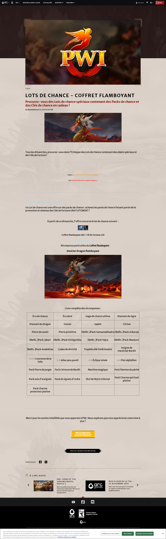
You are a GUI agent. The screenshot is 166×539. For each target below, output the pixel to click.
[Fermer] (163, 533)
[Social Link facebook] (83, 502)
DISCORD (69, 3)
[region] (83, 534)
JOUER (160, 2)
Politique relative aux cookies (67, 537)
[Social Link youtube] (73, 502)
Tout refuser (128, 533)
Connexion (141, 2)
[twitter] (46, 462)
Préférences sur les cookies (110, 533)
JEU (17, 3)
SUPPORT (58, 3)
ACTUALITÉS (47, 3)
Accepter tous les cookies (145, 533)
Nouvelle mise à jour (31, 3)
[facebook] (40, 462)
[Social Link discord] (92, 502)
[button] (6, 2)
